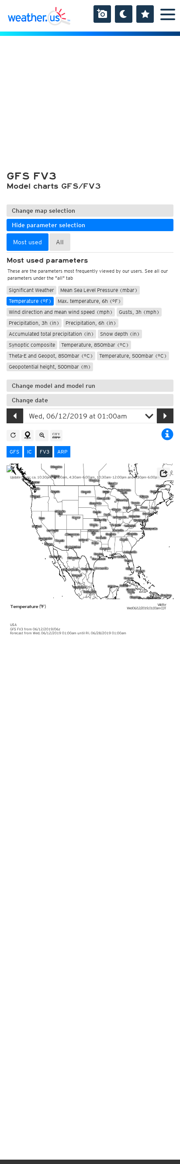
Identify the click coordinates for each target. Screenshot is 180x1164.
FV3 (44, 451)
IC (29, 451)
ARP (62, 451)
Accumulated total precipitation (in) (51, 334)
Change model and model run (53, 385)
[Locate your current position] (27, 435)
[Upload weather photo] (102, 14)
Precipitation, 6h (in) (91, 323)
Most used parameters (47, 260)
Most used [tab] (27, 242)
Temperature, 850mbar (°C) (95, 344)
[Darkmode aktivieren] (123, 14)
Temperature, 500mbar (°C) (133, 355)
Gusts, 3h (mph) (139, 312)
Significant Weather (31, 290)
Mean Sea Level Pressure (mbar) (99, 290)
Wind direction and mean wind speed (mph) (61, 312)
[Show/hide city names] (56, 435)
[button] (163, 474)
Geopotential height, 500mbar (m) (50, 366)
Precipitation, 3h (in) (34, 323)
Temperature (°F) (30, 301)
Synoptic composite (32, 344)
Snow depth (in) (120, 334)
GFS (14, 451)
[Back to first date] (13, 435)
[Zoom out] (41, 435)
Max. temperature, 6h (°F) (89, 301)
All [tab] (60, 242)
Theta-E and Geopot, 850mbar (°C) (51, 355)
